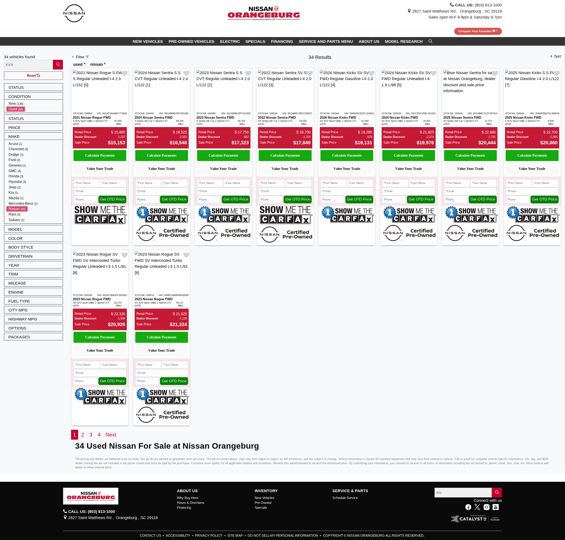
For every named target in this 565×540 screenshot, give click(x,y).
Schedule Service (345, 498)
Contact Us (151, 535)
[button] (148, 41)
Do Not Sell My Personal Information (283, 535)
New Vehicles (264, 498)
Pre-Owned (263, 502)
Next (110, 435)
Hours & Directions (190, 502)
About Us (187, 491)
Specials (261, 507)
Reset (32, 75)
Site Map (235, 535)
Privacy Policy (209, 535)
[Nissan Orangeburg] (263, 13)
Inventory (266, 491)
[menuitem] (34, 103)
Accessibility (178, 535)
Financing (184, 507)
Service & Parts (350, 491)
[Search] (58, 64)
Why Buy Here (187, 498)
